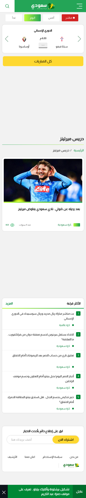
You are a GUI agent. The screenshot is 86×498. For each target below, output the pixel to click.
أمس (51, 17)
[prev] (79, 39)
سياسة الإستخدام (52, 456)
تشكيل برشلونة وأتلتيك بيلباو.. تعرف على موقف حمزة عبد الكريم (44, 491)
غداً (14, 17)
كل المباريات (43, 61)
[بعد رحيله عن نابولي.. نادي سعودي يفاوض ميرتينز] (41, 194)
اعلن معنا (30, 456)
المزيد (9, 303)
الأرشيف (12, 456)
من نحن (74, 456)
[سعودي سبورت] (43, 6)
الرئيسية (79, 150)
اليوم (32, 17)
